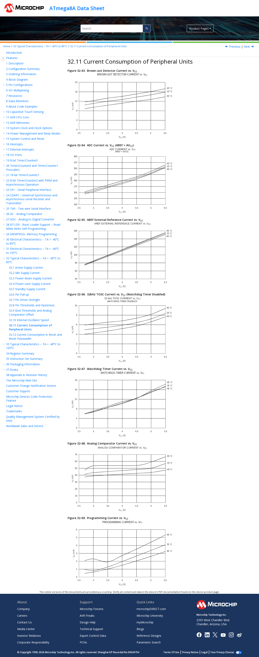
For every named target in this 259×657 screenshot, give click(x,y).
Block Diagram (17, 79)
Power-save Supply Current (30, 284)
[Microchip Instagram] (231, 634)
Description (14, 63)
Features (12, 58)
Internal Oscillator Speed (29, 320)
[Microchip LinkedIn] (207, 634)
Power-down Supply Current (30, 278)
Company (23, 609)
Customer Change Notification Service (31, 386)
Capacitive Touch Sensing (25, 112)
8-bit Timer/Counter (22, 160)
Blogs (140, 629)
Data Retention (17, 101)
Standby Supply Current (27, 289)
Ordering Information (21, 74)
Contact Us (24, 622)
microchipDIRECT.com (151, 609)
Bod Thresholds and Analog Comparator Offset (30, 312)
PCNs (83, 642)
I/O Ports (14, 155)
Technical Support (91, 629)
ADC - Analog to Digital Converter (30, 219)
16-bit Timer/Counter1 (22, 175)
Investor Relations (29, 636)
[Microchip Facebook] (199, 634)
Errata (12, 370)
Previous (234, 46)
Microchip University (150, 615)
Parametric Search (149, 642)
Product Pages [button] (199, 28)
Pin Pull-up (19, 294)
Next (247, 46)
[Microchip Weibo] (239, 635)
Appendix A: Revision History (26, 375)
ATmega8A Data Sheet (76, 8)
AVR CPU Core (17, 117)
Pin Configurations (19, 85)
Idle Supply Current (24, 273)
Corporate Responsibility (33, 642)
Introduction (14, 52)
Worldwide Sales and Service (24, 426)
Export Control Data (93, 636)
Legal (204, 652)
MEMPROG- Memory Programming (31, 234)
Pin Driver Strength (24, 300)
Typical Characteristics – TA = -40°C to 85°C (40, 46)
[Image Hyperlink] (223, 635)
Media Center (26, 629)
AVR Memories (18, 123)
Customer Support (18, 391)
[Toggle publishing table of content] (3, 58)
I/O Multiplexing (17, 90)
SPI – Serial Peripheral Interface (28, 190)
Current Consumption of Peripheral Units (98, 46)
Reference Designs (149, 636)
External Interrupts (20, 149)
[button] (4, 53)
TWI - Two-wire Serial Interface (28, 208)
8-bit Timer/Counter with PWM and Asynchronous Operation (31, 182)
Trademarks (14, 411)
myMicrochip (145, 622)
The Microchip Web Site (21, 380)
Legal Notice (14, 406)
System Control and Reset (25, 139)
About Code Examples (21, 106)
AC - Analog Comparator (24, 214)
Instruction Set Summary (24, 359)
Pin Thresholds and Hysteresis (32, 305)
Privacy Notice (190, 652)
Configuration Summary (23, 69)
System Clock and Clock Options (29, 128)
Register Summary (20, 353)
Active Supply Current (26, 267)
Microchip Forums (91, 609)
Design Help (88, 622)
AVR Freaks (87, 615)
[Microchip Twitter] (215, 634)
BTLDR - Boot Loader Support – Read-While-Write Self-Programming (33, 227)
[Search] (147, 28)
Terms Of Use (171, 652)
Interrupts (14, 144)
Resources (14, 96)
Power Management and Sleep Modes (33, 133)
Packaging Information (23, 364)
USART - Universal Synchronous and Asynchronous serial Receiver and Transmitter (31, 199)
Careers (22, 615)
